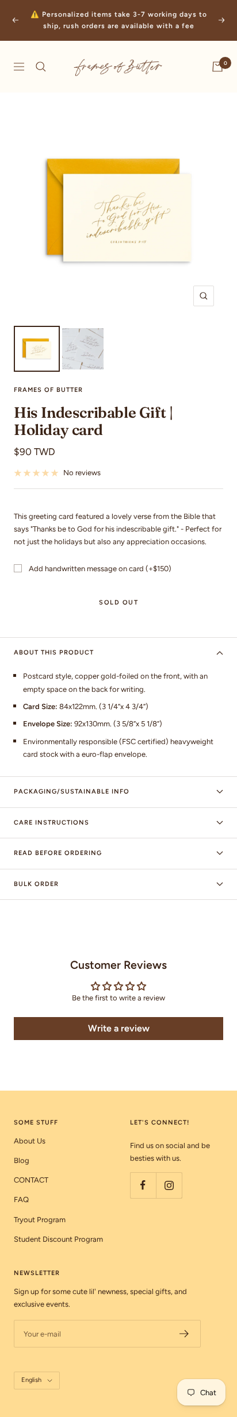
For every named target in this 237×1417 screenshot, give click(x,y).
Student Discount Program (58, 1239)
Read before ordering (58, 853)
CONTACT (31, 1180)
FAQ (21, 1199)
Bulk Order (36, 884)
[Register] (184, 1334)
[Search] (41, 66)
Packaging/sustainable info (71, 791)
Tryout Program (40, 1219)
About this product (54, 652)
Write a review (119, 1028)
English (31, 1380)
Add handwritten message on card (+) (100, 568)
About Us (29, 1141)
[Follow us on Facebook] (143, 1185)
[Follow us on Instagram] (169, 1185)
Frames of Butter (48, 390)
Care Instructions (51, 822)
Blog (21, 1160)
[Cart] (217, 66)
